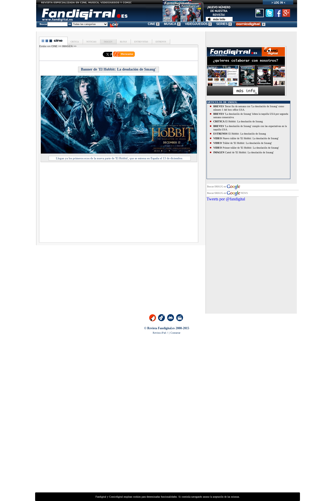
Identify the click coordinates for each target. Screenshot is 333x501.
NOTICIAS (91, 42)
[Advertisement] (86, 203)
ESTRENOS (160, 42)
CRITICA (75, 42)
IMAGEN (107, 42)
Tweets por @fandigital (226, 199)
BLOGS (123, 42)
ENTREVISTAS (141, 42)
